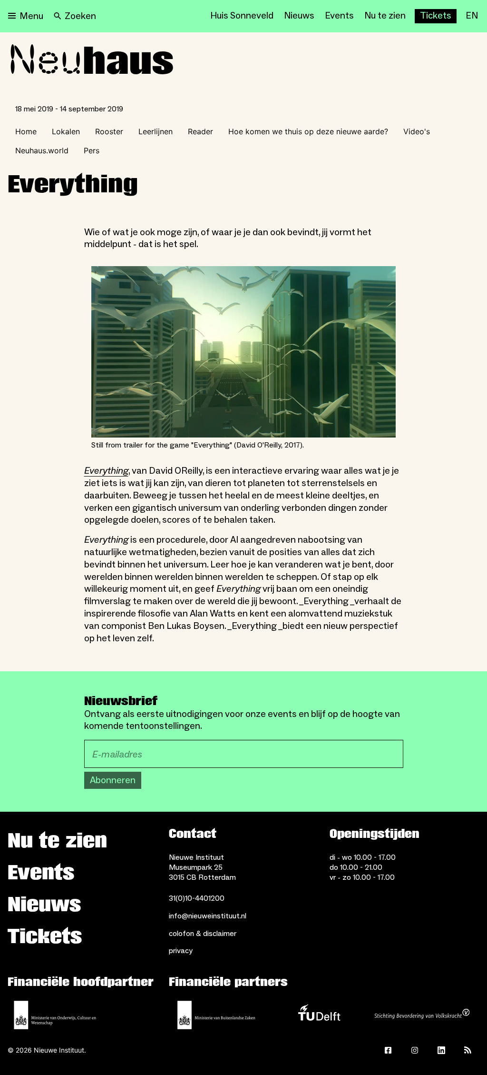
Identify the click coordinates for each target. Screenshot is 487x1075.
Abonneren (113, 780)
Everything (106, 471)
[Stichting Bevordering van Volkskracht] (421, 1015)
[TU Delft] (319, 1015)
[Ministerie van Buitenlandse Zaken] (216, 1015)
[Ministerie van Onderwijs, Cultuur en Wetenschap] (55, 1015)
